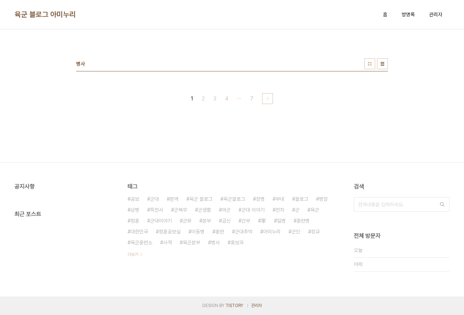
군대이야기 (161, 221)
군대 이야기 (253, 210)
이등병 (197, 232)
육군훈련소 (141, 242)
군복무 (180, 210)
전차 (280, 210)
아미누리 (272, 232)
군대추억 (243, 232)
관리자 (435, 14)
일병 (281, 221)
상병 (134, 210)
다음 (267, 98)
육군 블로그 (200, 199)
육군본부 (191, 242)
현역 (174, 199)
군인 (295, 232)
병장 (323, 199)
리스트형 (382, 63)
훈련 (219, 232)
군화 (187, 221)
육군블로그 (234, 199)
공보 (134, 199)
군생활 (204, 210)
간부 (245, 221)
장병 (260, 199)
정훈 (134, 221)
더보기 (133, 254)
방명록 (408, 14)
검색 (442, 204)
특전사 (156, 210)
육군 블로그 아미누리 (45, 14)
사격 (167, 242)
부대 (280, 199)
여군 (226, 210)
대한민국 (139, 232)
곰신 (226, 221)
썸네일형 (369, 63)
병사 (215, 242)
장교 (315, 232)
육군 (314, 210)
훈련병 (303, 221)
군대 (154, 199)
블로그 (301, 199)
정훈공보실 (170, 232)
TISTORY (234, 305)
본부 (206, 221)
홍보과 (237, 242)
